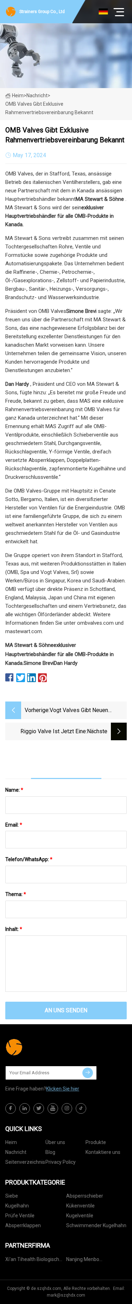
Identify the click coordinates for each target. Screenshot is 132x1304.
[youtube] (53, 1108)
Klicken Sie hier (62, 1089)
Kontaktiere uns (103, 1152)
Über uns (55, 1142)
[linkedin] (24, 1108)
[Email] (87, 1073)
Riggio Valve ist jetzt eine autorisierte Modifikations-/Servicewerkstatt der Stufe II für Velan (46, 732)
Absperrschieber (84, 1196)
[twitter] (38, 1108)
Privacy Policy (60, 1162)
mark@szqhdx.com (66, 1295)
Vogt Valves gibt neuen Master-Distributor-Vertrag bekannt (82, 711)
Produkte (96, 1142)
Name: (14, 790)
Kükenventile (80, 1206)
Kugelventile (79, 1215)
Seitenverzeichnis (25, 1162)
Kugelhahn (17, 1206)
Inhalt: (13, 929)
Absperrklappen (23, 1225)
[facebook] (10, 1108)
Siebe (11, 1196)
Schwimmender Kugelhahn (96, 1225)
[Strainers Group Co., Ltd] (40, 1047)
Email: (13, 825)
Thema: (15, 894)
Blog (50, 1152)
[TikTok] (81, 1108)
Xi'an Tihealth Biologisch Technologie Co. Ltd (32, 1260)
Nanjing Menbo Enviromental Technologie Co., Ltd (95, 1260)
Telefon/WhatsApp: (28, 859)
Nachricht (15, 1152)
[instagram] (67, 1108)
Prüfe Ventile (19, 1215)
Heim (18, 95)
